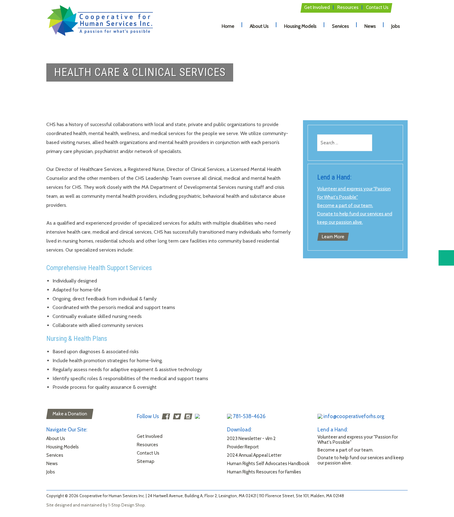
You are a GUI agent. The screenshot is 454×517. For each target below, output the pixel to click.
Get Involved (317, 7)
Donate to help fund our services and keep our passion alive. (360, 460)
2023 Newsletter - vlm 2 (251, 438)
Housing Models (300, 26)
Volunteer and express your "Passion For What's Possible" (357, 439)
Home (228, 26)
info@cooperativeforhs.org (353, 416)
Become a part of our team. (345, 205)
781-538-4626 (249, 416)
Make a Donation (70, 414)
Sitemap (145, 461)
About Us (259, 26)
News (370, 26)
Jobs (395, 26)
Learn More (333, 236)
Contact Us (377, 7)
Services (340, 26)
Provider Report (243, 447)
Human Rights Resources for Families (264, 472)
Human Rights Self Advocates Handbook (268, 463)
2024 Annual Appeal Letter (254, 455)
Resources (348, 7)
